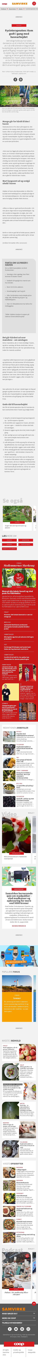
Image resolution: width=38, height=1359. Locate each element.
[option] (17, 518)
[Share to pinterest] (21, 79)
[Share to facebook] (15, 79)
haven (19, 25)
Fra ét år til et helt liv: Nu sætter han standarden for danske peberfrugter (16, 658)
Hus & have (12, 9)
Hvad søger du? (9, 1313)
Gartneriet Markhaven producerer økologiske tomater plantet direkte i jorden (16, 627)
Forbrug (3, 9)
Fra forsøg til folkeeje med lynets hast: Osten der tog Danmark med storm (17, 648)
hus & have (25, 544)
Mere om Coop (9, 1318)
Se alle (30, 813)
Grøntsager (8, 634)
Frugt (6, 612)
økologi (7, 622)
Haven (21, 9)
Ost (5, 644)
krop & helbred (9, 548)
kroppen (25, 540)
